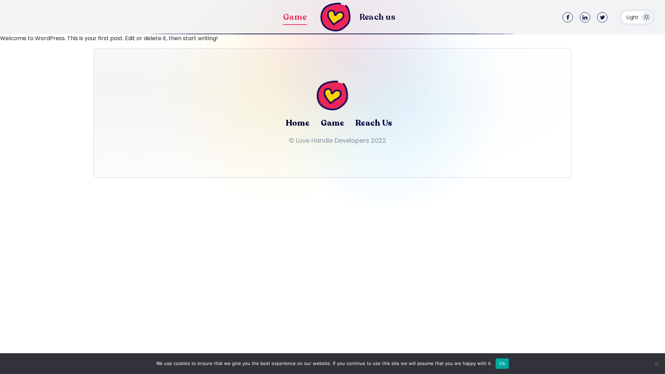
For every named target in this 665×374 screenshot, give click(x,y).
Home (298, 123)
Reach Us (373, 123)
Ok (502, 363)
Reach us (378, 17)
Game (295, 17)
